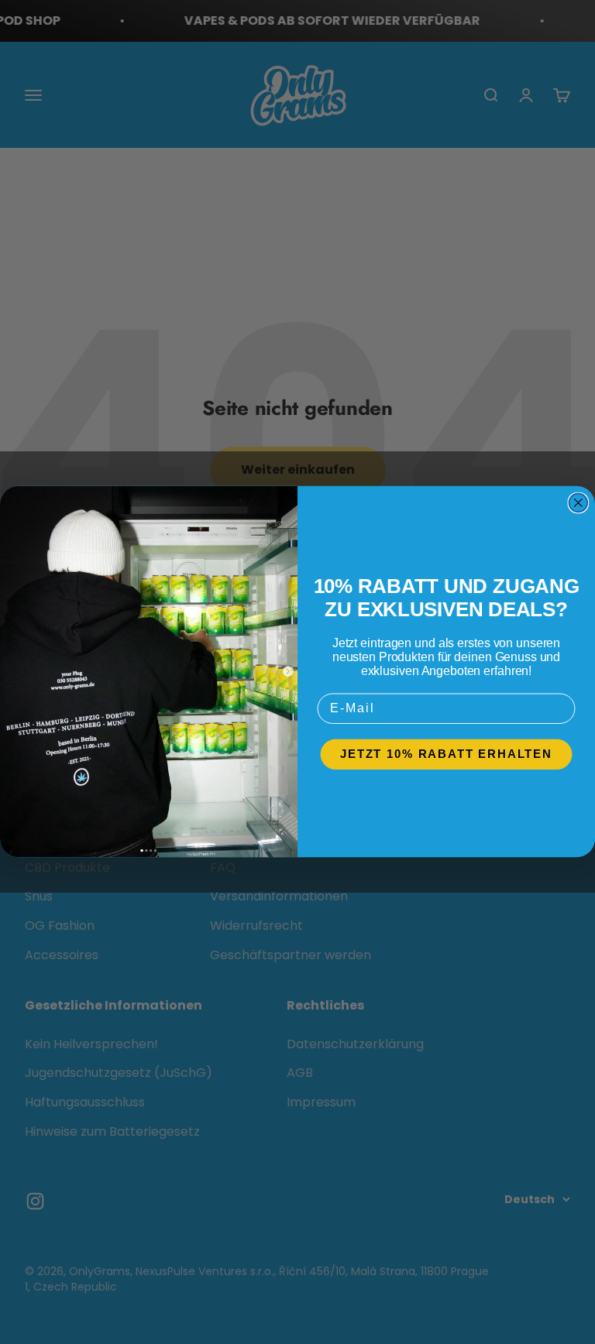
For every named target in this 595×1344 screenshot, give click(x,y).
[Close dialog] (578, 503)
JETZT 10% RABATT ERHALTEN (446, 754)
